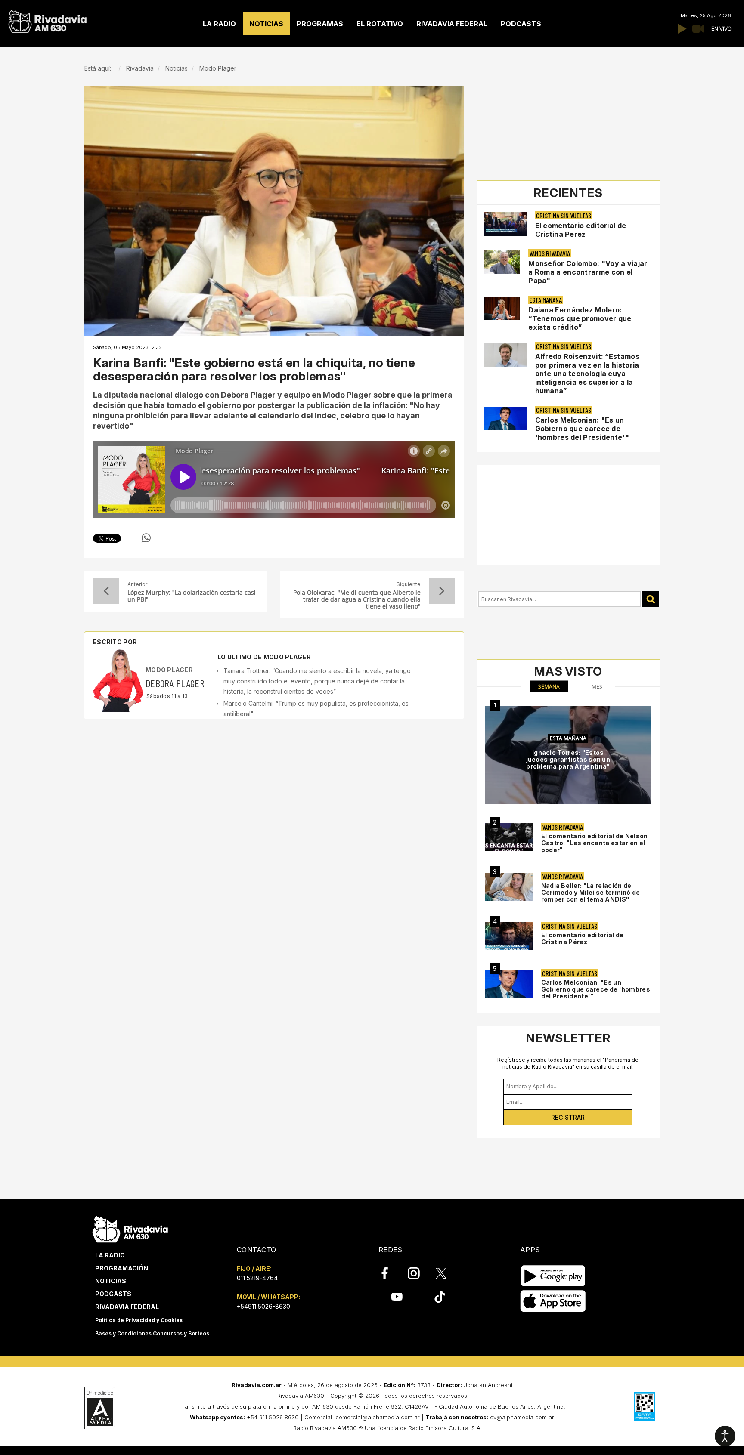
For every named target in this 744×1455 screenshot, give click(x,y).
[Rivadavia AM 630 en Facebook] (389, 1273)
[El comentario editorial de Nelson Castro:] (509, 837)
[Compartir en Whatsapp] (146, 537)
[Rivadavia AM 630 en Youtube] (396, 1296)
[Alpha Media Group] (99, 1408)
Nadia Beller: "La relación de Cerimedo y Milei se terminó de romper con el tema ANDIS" (590, 892)
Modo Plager (169, 669)
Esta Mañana (545, 300)
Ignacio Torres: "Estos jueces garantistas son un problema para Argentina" (568, 759)
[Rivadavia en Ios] (553, 1301)
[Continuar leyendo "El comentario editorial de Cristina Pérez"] (505, 224)
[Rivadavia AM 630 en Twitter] (447, 1273)
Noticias (110, 1281)
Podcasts (113, 1293)
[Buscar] (650, 599)
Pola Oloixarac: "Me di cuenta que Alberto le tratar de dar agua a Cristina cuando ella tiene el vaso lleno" (356, 599)
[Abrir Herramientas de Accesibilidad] (725, 1436)
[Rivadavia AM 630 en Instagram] (418, 1273)
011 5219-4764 (257, 1278)
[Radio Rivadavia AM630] (47, 19)
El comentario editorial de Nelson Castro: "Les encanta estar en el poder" (594, 842)
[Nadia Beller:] (509, 887)
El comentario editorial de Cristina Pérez (580, 229)
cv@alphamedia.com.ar (522, 1417)
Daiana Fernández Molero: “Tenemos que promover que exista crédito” (580, 318)
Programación (121, 1268)
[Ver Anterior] (106, 591)
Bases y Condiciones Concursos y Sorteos (152, 1333)
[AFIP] (644, 1406)
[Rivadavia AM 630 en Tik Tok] (440, 1296)
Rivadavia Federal (127, 1306)
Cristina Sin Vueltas (563, 215)
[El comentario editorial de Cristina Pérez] (509, 936)
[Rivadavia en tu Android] (553, 1275)
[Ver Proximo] (442, 591)
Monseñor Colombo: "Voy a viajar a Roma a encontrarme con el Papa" (587, 272)
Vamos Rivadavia (549, 253)
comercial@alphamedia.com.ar (377, 1417)
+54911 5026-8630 (263, 1306)
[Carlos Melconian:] (509, 984)
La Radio (110, 1255)
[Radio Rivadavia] (130, 1228)
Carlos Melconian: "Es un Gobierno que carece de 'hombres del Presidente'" (582, 429)
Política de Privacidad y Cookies (139, 1320)
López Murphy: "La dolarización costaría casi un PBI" (191, 596)
